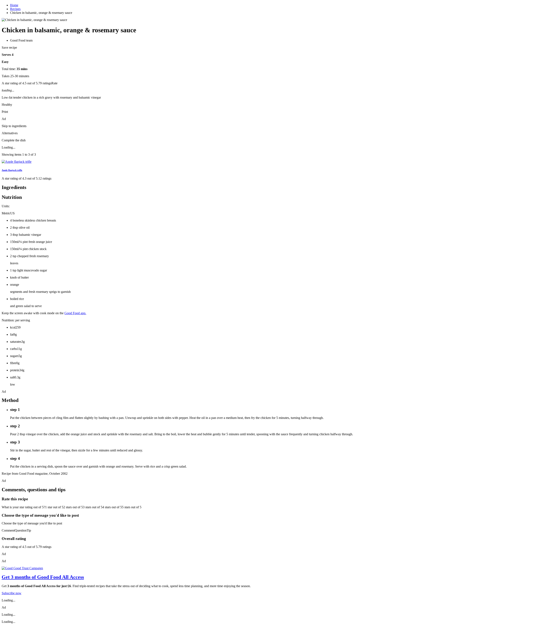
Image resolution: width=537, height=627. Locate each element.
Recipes (15, 9)
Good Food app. (75, 313)
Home (14, 5)
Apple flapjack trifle (12, 170)
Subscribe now (11, 593)
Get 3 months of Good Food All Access (43, 577)
